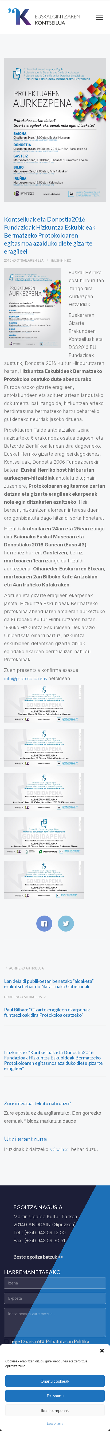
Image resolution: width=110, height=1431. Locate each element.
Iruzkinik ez (61, 260)
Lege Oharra (22, 1341)
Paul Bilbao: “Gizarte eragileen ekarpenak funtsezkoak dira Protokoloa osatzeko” (47, 1012)
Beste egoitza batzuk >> (38, 1257)
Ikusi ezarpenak (55, 1410)
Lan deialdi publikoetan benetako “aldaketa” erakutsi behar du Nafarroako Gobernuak (49, 983)
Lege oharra (55, 1423)
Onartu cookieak (55, 1381)
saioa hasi (60, 1149)
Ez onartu (55, 1395)
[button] (102, 1350)
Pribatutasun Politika (67, 1341)
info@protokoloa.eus (25, 678)
